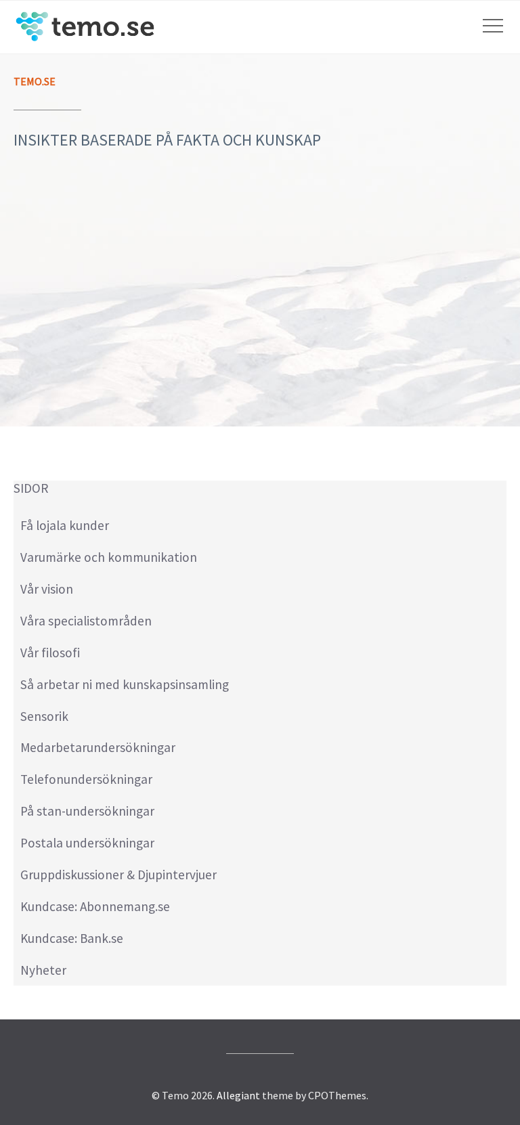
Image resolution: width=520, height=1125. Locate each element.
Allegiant (238, 1095)
